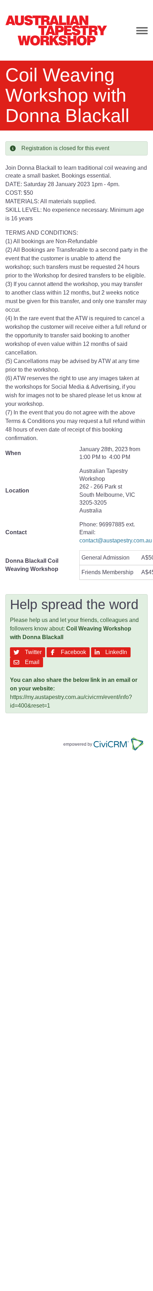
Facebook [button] (72, 652)
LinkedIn (114, 652)
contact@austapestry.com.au (115, 540)
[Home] (56, 30)
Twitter (32, 652)
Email (30, 662)
